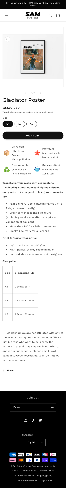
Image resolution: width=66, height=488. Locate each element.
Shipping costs (24, 112)
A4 (7, 123)
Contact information (27, 481)
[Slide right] (40, 93)
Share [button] (10, 370)
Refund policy (29, 470)
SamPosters (25, 466)
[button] (6, 15)
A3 (19, 123)
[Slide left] (25, 93)
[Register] (52, 407)
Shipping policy (44, 476)
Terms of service (25, 476)
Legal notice (46, 481)
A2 (31, 123)
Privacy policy (47, 470)
